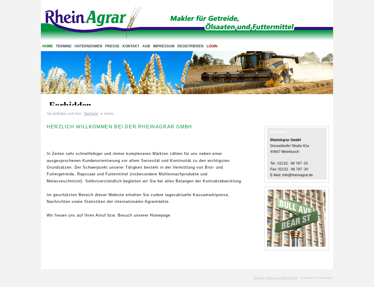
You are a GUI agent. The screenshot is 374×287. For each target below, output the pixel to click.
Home (47, 46)
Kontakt (130, 46)
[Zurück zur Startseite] (93, 23)
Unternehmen (88, 46)
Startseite (91, 114)
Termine (64, 46)
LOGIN (212, 46)
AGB (146, 46)
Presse (112, 46)
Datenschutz (288, 277)
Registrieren (190, 46)
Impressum (163, 46)
